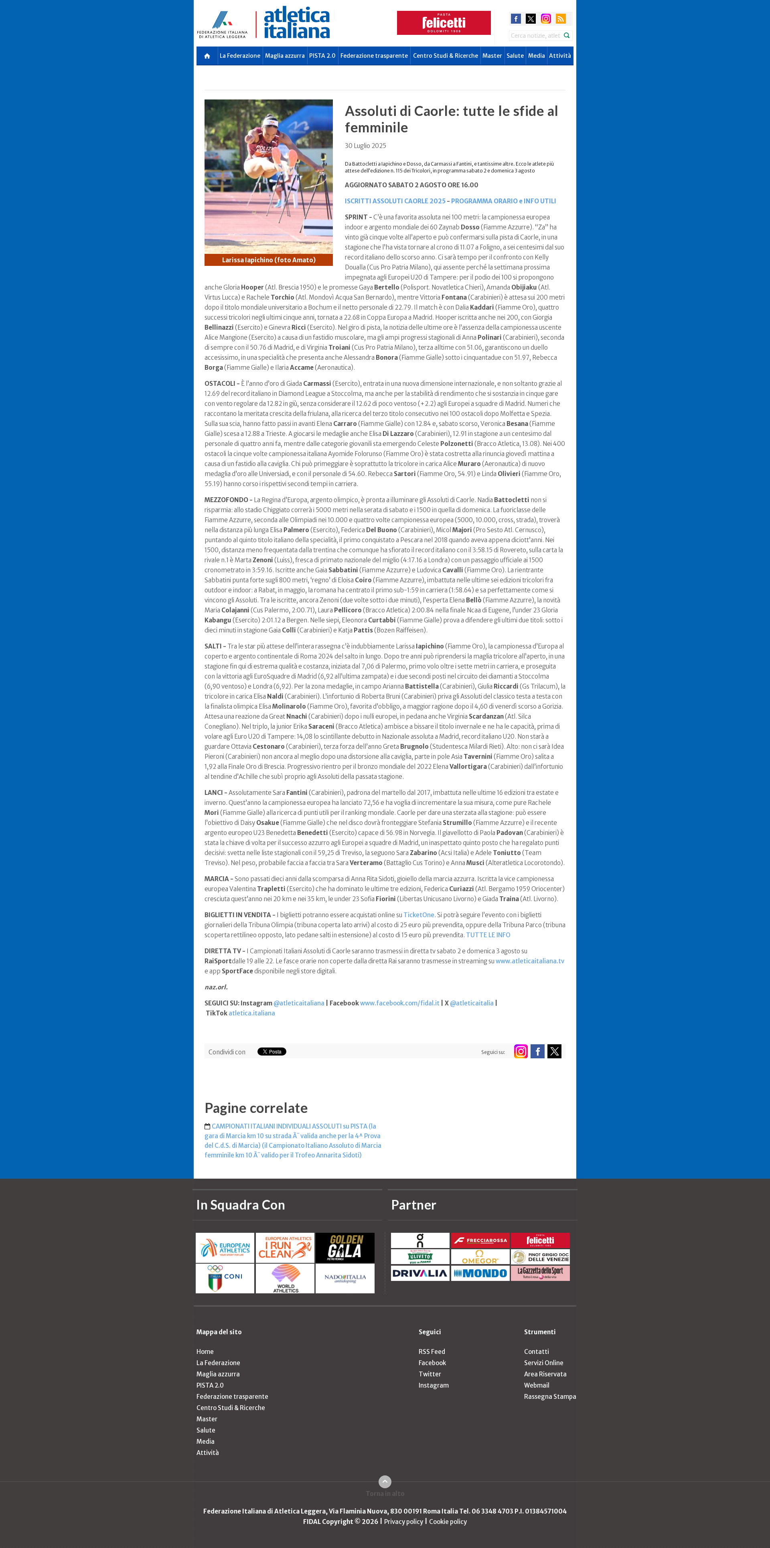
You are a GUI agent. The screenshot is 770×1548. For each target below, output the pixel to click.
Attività (560, 55)
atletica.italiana (252, 1013)
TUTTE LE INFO (488, 935)
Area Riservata (545, 1374)
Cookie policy (448, 1522)
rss (561, 19)
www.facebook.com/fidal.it (400, 1003)
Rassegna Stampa (550, 1396)
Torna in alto (385, 1493)
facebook (516, 19)
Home (205, 1352)
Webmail (536, 1385)
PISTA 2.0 (322, 55)
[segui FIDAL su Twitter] (554, 1051)
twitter (531, 19)
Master (492, 55)
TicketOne (418, 915)
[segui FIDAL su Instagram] (521, 1051)
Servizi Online (543, 1363)
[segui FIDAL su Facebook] (538, 1051)
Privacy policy (403, 1522)
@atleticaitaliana (299, 1003)
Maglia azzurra (285, 55)
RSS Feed (432, 1352)
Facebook (432, 1363)
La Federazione (240, 55)
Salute (515, 55)
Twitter (430, 1374)
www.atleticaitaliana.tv (530, 961)
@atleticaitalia (472, 1003)
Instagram (434, 1385)
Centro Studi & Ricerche (445, 55)
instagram (546, 19)
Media (536, 55)
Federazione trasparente (374, 55)
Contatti (536, 1352)
